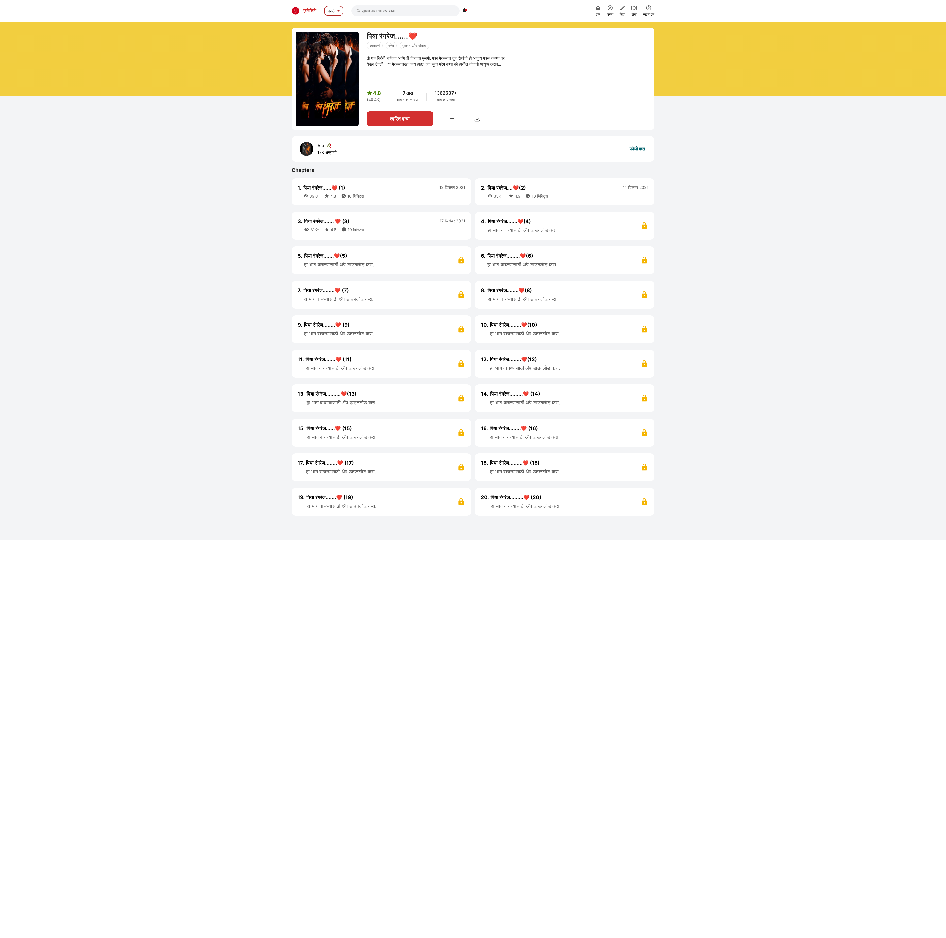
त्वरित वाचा (400, 119)
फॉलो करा (637, 148)
